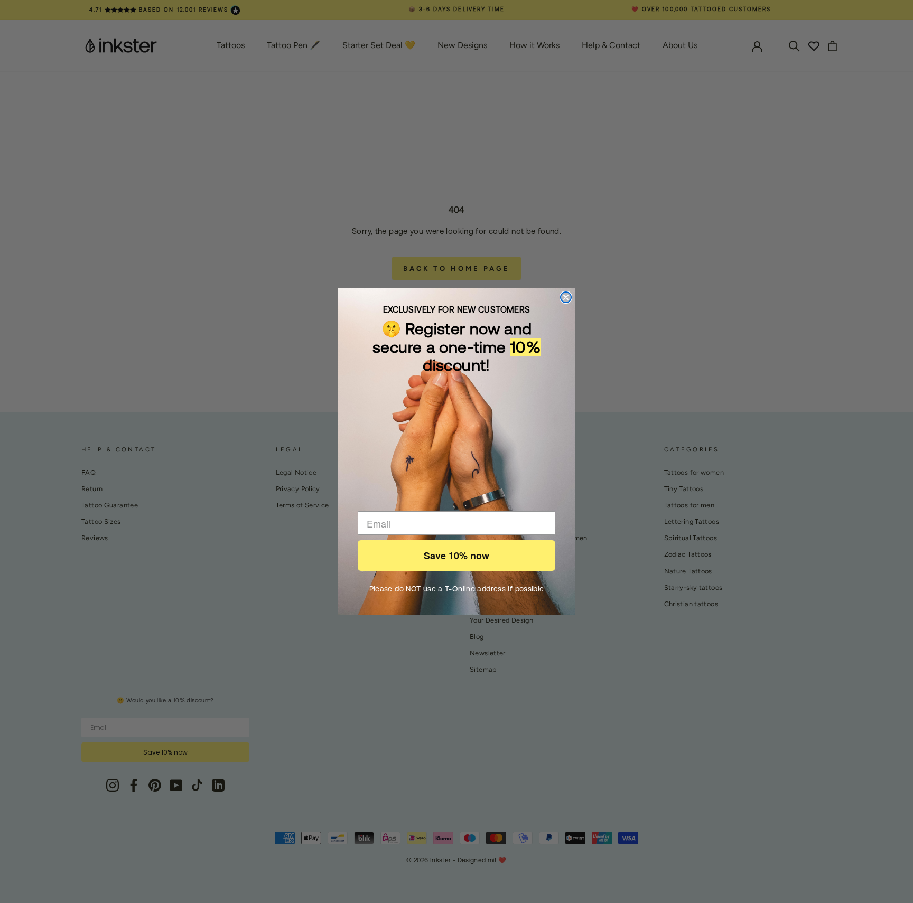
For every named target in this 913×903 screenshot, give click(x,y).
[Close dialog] (566, 297)
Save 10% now (456, 555)
